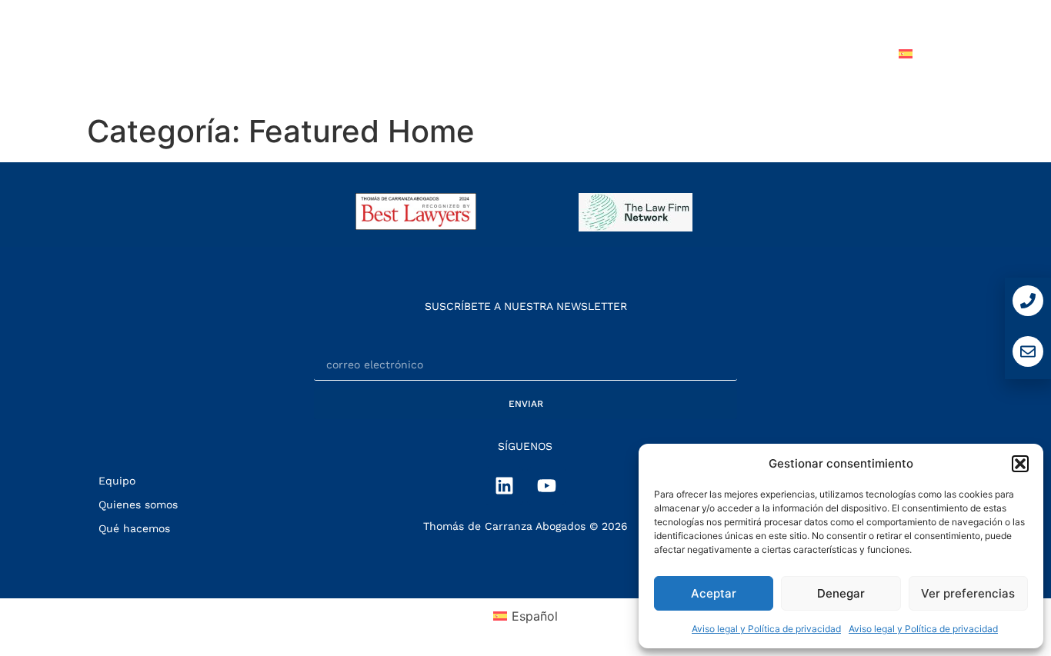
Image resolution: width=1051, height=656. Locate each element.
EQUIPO (657, 53)
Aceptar (713, 593)
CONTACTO (834, 53)
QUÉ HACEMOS (557, 53)
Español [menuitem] (535, 616)
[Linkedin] (504, 486)
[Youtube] (546, 486)
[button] (1020, 463)
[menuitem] (931, 54)
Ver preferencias (968, 593)
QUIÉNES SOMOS (430, 53)
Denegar (841, 593)
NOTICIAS (740, 53)
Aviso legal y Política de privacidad (766, 628)
